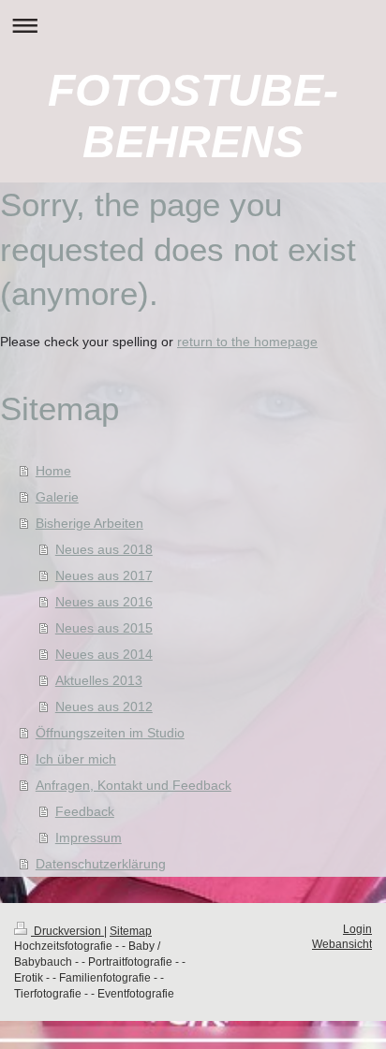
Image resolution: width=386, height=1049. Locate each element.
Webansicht (342, 944)
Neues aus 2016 (104, 601)
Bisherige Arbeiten (89, 523)
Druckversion (67, 931)
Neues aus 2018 (104, 549)
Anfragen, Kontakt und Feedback (133, 785)
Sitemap (131, 931)
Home (53, 470)
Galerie (57, 496)
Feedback (84, 811)
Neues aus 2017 (104, 575)
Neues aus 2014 (104, 654)
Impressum (88, 837)
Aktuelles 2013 (98, 680)
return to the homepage (247, 341)
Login (357, 929)
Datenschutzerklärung (101, 863)
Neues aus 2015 (104, 627)
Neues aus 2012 (104, 706)
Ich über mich (76, 758)
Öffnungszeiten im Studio (110, 732)
